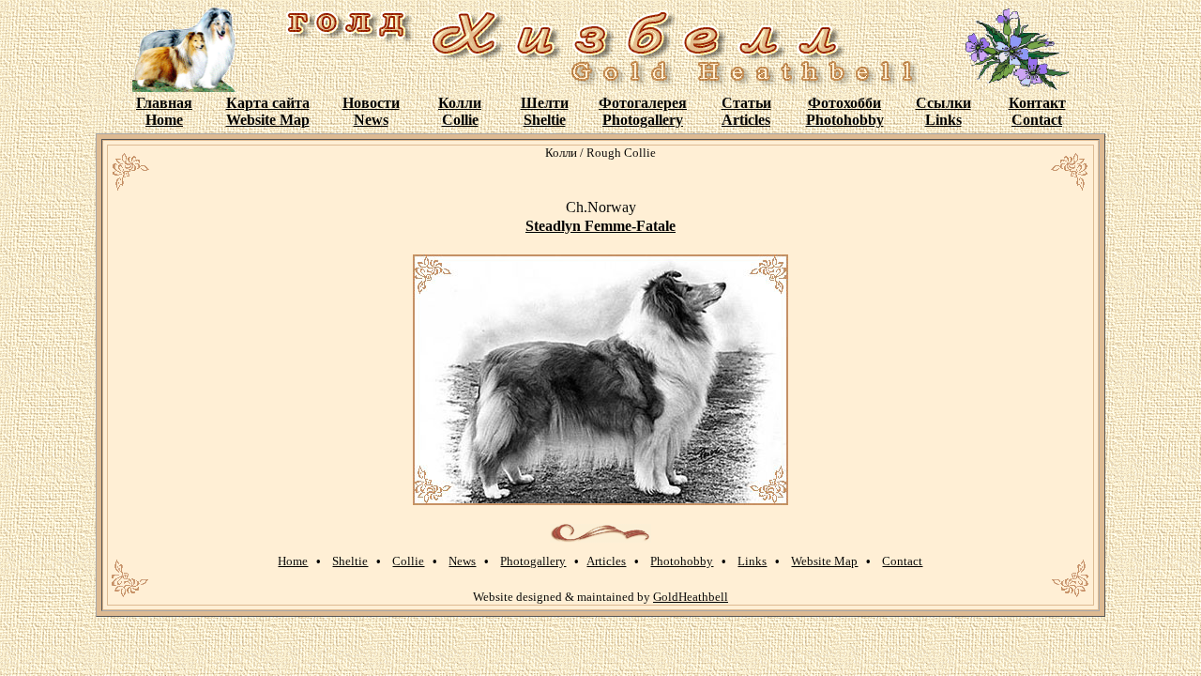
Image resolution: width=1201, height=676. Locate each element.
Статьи (746, 103)
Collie (460, 120)
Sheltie (545, 120)
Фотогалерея (643, 103)
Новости (371, 103)
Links (943, 120)
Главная (164, 103)
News (371, 120)
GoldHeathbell (690, 597)
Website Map (268, 120)
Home (164, 120)
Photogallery (642, 120)
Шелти (545, 103)
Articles (746, 120)
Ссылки (943, 103)
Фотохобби (844, 103)
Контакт (1037, 103)
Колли (459, 103)
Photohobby (845, 120)
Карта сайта (268, 103)
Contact (1036, 120)
